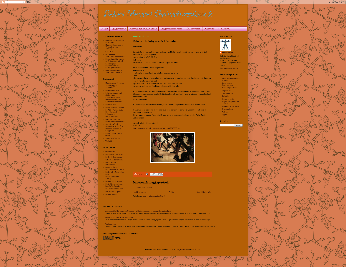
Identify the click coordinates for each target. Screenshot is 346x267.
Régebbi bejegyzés (204, 192)
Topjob (224, 115)
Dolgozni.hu (226, 91)
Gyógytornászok (118, 29)
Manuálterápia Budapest (114, 83)
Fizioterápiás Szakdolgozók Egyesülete (114, 55)
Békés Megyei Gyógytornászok (157, 14)
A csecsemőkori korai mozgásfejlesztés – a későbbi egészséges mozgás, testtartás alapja (138, 211)
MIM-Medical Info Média (230, 106)
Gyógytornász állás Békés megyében (119, 218)
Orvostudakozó (227, 109)
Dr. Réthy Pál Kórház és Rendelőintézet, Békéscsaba (114, 112)
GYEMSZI (109, 52)
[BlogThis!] (154, 174)
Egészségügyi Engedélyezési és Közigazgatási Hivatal (113, 66)
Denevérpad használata (114, 189)
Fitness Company (111, 194)
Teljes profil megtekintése (229, 68)
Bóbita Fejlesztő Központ (114, 107)
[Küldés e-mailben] (151, 174)
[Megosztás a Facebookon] (159, 174)
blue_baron (180, 249)
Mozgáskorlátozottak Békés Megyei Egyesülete (114, 120)
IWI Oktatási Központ (113, 192)
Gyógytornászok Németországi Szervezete (114, 168)
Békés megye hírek (112, 90)
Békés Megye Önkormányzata (227, 84)
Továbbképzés (224, 29)
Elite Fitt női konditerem (114, 160)
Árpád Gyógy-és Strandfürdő (111, 87)
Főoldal (104, 29)
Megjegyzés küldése (144, 187)
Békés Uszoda (110, 104)
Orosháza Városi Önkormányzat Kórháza (114, 125)
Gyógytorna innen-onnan (171, 29)
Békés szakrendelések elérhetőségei (113, 94)
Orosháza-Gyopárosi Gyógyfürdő (113, 130)
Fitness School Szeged (113, 181)
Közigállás (225, 96)
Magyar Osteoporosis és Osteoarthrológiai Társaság (114, 47)
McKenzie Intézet (111, 117)
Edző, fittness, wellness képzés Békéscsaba (113, 185)
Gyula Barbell (110, 151)
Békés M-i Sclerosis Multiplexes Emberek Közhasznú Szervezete (113, 100)
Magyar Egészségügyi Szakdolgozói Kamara (113, 71)
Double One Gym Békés (114, 154)
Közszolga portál (228, 99)
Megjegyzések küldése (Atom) (154, 196)
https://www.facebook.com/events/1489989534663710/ (156, 128)
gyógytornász (227, 52)
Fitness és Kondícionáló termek (143, 29)
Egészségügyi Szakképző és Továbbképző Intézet (114, 60)
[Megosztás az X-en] (156, 174)
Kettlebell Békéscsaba (113, 157)
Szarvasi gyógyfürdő (112, 138)
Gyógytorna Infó (227, 93)
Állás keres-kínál (193, 29)
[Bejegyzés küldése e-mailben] (147, 174)
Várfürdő (108, 141)
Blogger (197, 249)
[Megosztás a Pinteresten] (161, 174)
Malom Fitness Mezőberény (110, 163)
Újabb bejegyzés (140, 192)
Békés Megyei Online (229, 88)
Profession (225, 112)
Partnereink (209, 29)
